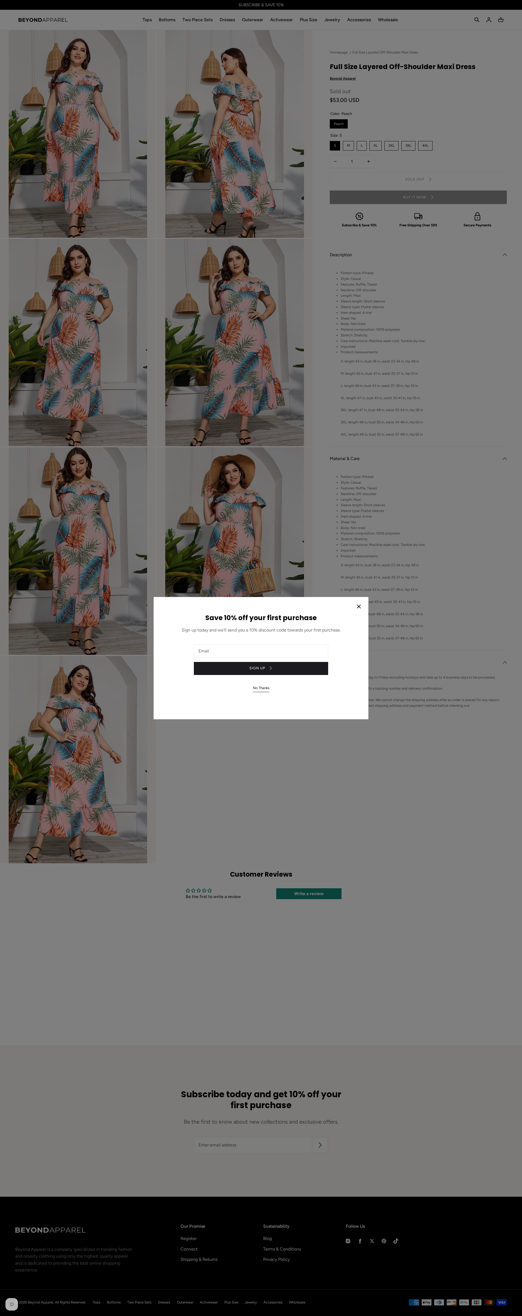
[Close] (359, 607)
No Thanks (261, 688)
